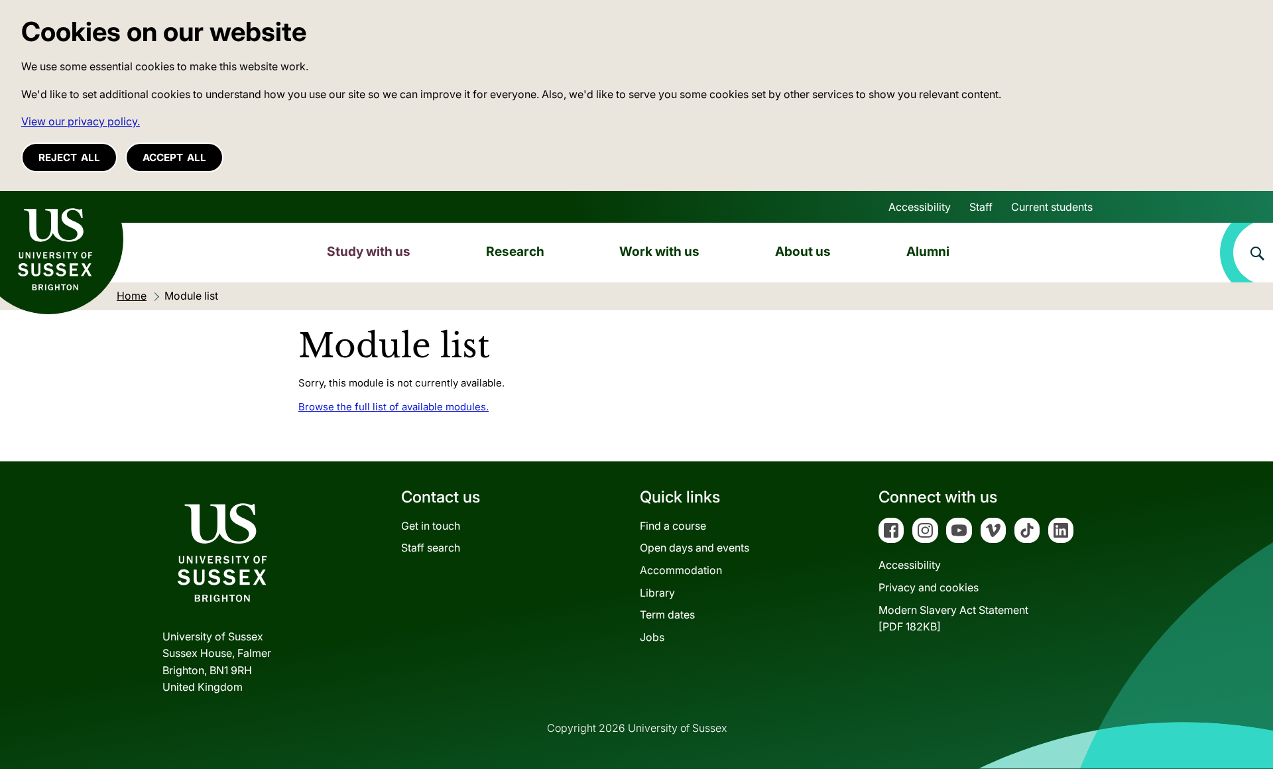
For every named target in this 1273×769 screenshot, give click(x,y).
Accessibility (919, 206)
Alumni (927, 251)
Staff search (430, 547)
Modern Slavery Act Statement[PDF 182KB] (953, 618)
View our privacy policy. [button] (80, 121)
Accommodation (681, 570)
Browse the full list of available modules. (393, 406)
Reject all (69, 157)
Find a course (673, 525)
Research (515, 251)
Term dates (667, 614)
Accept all (174, 157)
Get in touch (430, 525)
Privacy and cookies (929, 587)
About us (803, 251)
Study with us (368, 251)
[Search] (1246, 252)
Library (657, 592)
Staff (981, 206)
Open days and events (694, 547)
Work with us (659, 251)
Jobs (652, 637)
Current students (1052, 206)
